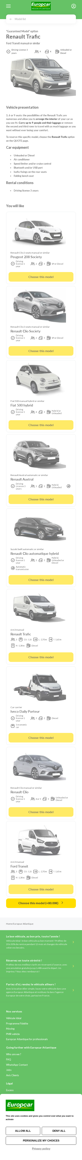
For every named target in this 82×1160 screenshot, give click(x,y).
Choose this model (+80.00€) (38, 903)
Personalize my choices (41, 1140)
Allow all (23, 1130)
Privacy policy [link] (41, 1148)
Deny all (59, 1130)
